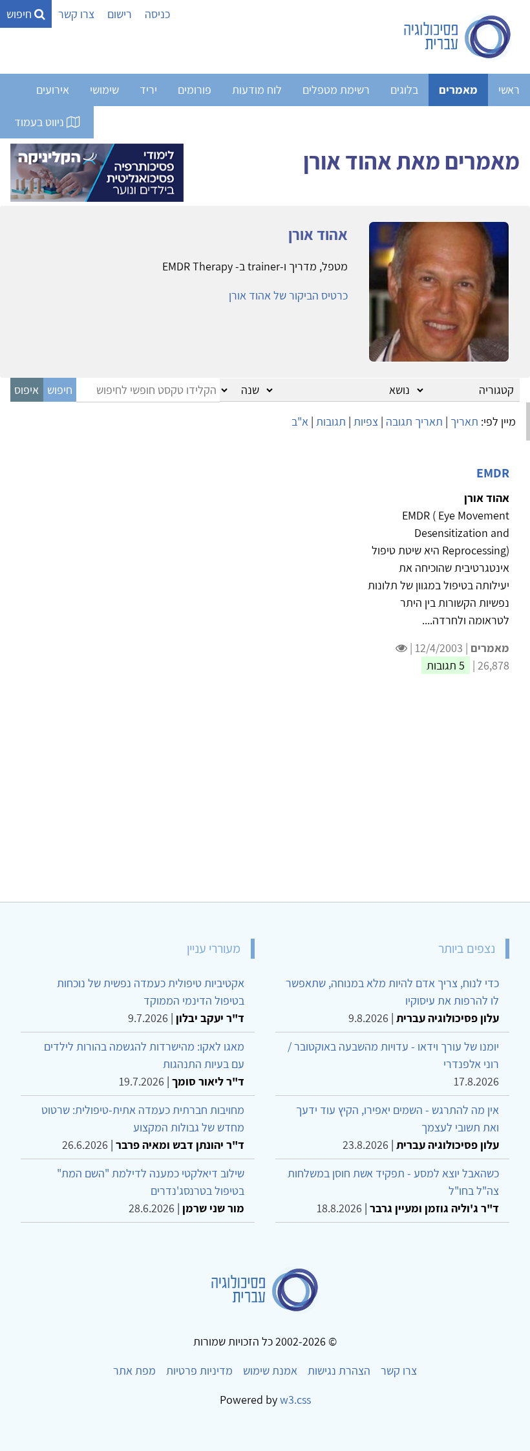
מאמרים (458, 89)
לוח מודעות (257, 89)
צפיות (366, 421)
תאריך (464, 421)
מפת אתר (134, 1370)
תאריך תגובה (414, 421)
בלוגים (404, 89)
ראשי (509, 89)
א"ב (300, 421)
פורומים (194, 89)
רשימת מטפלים (336, 89)
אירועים (52, 89)
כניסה (157, 13)
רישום (119, 13)
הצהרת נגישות (339, 1370)
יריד (148, 89)
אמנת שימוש (270, 1370)
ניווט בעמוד (40, 122)
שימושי (104, 89)
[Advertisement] (265, 795)
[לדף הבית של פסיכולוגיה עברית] (458, 37)
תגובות (331, 421)
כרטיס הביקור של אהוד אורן (288, 295)
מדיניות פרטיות (199, 1370)
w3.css (295, 1399)
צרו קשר (76, 13)
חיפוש (20, 13)
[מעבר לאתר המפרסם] (97, 171)
